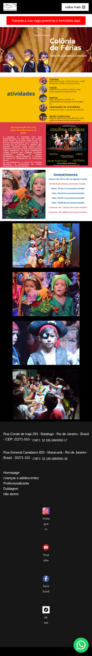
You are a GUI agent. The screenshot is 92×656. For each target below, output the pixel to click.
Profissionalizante (16, 483)
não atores (11, 494)
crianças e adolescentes (21, 478)
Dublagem (10, 488)
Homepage (11, 472)
